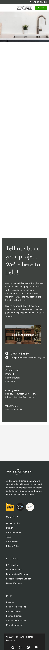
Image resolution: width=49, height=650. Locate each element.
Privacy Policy (22, 17)
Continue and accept (24, 23)
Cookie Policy (7, 17)
